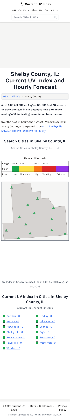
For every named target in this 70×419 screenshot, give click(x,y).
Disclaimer (45, 405)
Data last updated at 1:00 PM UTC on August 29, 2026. (35, 414)
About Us (37, 10)
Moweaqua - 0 (15, 326)
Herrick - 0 (13, 321)
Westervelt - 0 (48, 342)
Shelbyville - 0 (15, 332)
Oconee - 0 (46, 326)
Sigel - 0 (44, 332)
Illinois (16, 96)
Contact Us (51, 10)
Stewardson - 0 (16, 337)
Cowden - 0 (13, 315)
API (14, 10)
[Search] (55, 17)
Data (33, 405)
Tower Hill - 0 (14, 342)
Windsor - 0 (13, 348)
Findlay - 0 (46, 315)
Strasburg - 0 (47, 337)
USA (5, 96)
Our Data (23, 10)
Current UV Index (38, 4)
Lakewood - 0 (47, 321)
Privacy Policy (62, 407)
